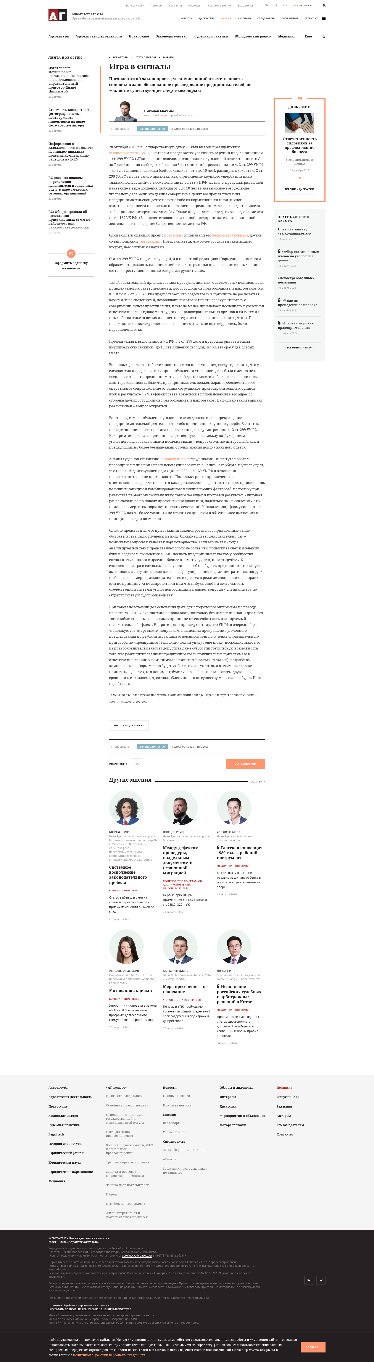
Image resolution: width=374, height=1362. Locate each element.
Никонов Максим (159, 111)
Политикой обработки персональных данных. (109, 1355)
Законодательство (171, 36)
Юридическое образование (70, 1172)
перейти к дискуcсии (299, 189)
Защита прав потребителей (127, 1185)
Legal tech (56, 1134)
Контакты (175, 5)
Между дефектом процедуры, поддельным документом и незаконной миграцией (181, 860)
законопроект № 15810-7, (131, 153)
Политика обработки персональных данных (78, 1305)
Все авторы (245, 5)
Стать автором (146, 57)
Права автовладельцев (124, 1096)
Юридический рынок (253, 36)
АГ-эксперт (171, 1159)
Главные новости (176, 1096)
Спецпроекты (266, 18)
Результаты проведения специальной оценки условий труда (89, 1309)
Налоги (111, 1194)
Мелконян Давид (175, 970)
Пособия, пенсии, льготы (125, 1204)
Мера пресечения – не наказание (185, 989)
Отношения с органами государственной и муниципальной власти (125, 1118)
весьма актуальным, (230, 235)
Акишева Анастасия (124, 970)
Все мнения (258, 781)
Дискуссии (206, 18)
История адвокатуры (65, 1144)
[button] (300, 178)
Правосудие (139, 36)
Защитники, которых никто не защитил (185, 1170)
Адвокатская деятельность (99, 36)
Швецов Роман (174, 832)
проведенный (174, 459)
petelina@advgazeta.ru (137, 1255)
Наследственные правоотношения (119, 1134)
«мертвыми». (150, 241)
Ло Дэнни (224, 970)
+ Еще (307, 36)
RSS (285, 5)
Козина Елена (119, 832)
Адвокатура (58, 36)
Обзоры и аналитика (236, 1087)
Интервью (244, 18)
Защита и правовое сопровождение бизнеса (125, 1173)
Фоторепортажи (233, 1125)
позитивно (173, 235)
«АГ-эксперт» (116, 1087)
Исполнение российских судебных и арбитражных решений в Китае (239, 994)
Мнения (226, 18)
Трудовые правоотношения (127, 1162)
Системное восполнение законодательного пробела (128, 875)
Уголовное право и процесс (189, 129)
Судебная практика (211, 36)
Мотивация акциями (130, 990)
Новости (186, 18)
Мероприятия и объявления (243, 1116)
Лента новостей (65, 57)
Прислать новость (177, 1105)
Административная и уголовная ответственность (127, 1215)
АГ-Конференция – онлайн (184, 1150)
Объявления (290, 18)
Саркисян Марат (229, 832)
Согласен (313, 1347)
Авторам (156, 5)
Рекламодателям (219, 5)
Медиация (286, 36)
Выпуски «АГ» (135, 5)
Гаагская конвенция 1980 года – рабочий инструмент (240, 852)
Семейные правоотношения (128, 1105)
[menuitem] (58, 36)
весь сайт (311, 18)
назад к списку (133, 725)
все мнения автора (300, 347)
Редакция (194, 5)
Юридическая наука (64, 1162)
